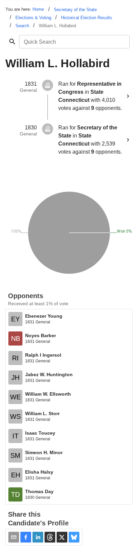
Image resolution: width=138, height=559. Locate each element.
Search (22, 25)
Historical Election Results (86, 17)
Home (38, 9)
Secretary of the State (75, 9)
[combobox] (74, 41)
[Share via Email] (13, 537)
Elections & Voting (33, 17)
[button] (25, 537)
